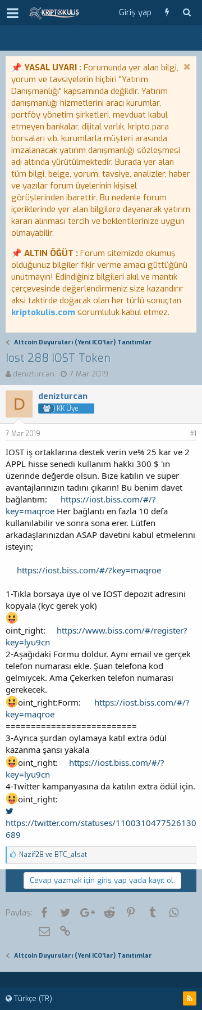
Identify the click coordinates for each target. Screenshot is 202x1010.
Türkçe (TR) (32, 998)
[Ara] (186, 12)
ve (53, 854)
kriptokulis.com (43, 312)
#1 (193, 433)
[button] (12, 13)
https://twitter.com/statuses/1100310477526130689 (101, 828)
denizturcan (33, 374)
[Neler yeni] (167, 12)
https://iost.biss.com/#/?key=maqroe (89, 570)
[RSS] (189, 998)
